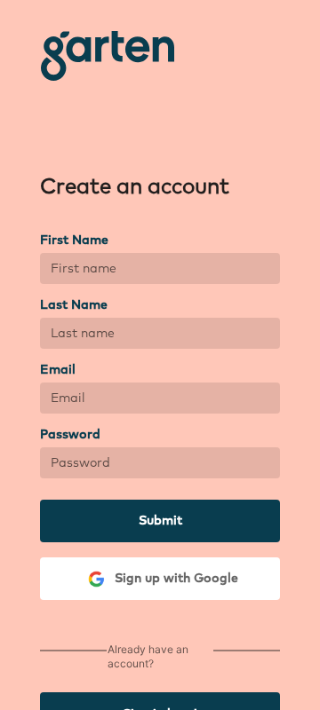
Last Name (74, 305)
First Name (74, 240)
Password (70, 435)
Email (58, 370)
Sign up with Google (176, 578)
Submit (160, 521)
